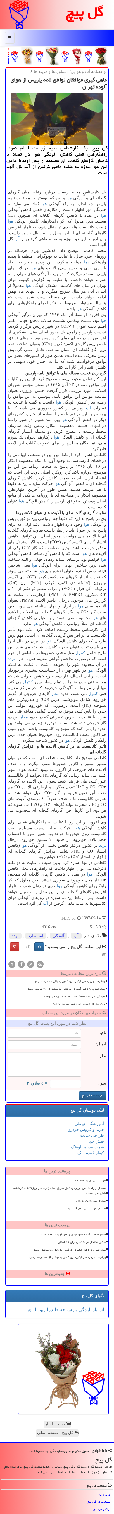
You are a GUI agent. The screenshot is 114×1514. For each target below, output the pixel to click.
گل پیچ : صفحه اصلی (56, 1433)
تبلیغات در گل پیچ (98, 1502)
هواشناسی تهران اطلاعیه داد (89, 1180)
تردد (11, 658)
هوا (69, 198)
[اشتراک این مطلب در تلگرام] (40, 964)
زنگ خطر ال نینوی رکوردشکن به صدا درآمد (79, 1004)
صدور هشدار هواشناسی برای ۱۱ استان (82, 1242)
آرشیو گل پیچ (101, 1509)
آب (17, 239)
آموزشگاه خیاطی (89, 1124)
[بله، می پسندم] (39, 946)
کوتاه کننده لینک (90, 1153)
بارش (71, 1309)
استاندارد (35, 936)
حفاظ (59, 1309)
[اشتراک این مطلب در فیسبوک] (21, 964)
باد (94, 1309)
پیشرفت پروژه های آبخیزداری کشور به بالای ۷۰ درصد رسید (69, 981)
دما (86, 262)
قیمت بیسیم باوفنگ (87, 1147)
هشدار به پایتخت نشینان (91, 1201)
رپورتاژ (38, 1309)
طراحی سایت (92, 1135)
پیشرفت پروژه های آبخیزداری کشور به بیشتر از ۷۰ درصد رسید (66, 989)
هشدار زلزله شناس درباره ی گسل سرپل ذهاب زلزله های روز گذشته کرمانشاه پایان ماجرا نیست (59, 1190)
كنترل (80, 653)
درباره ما (104, 1495)
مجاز (55, 693)
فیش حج (96, 1141)
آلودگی (58, 936)
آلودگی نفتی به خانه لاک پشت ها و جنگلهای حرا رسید (74, 996)
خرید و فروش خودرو (86, 1129)
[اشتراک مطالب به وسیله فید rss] (31, 964)
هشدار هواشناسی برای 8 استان (87, 1208)
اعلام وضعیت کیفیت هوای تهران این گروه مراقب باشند (73, 1234)
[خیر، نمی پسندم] (14, 946)
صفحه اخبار (55, 1424)
